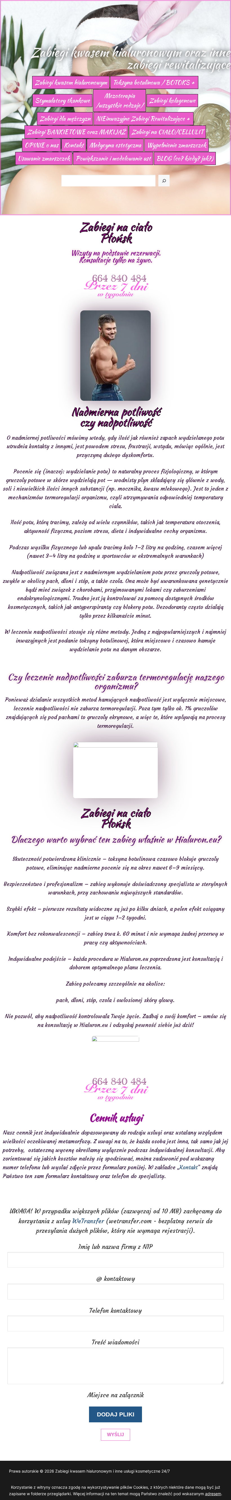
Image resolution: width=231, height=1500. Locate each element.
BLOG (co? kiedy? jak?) (184, 158)
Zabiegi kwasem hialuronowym (71, 82)
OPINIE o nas (41, 145)
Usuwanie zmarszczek (44, 158)
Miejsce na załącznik (116, 1395)
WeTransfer (88, 1221)
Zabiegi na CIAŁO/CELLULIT (167, 131)
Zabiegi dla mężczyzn (64, 118)
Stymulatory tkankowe (62, 100)
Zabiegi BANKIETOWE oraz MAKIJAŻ (76, 131)
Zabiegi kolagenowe (172, 100)
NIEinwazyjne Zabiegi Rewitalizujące (140, 118)
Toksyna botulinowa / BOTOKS (151, 82)
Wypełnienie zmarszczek (176, 145)
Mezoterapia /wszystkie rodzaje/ (119, 100)
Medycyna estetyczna (115, 145)
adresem (213, 1493)
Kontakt (74, 145)
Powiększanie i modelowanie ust (113, 158)
